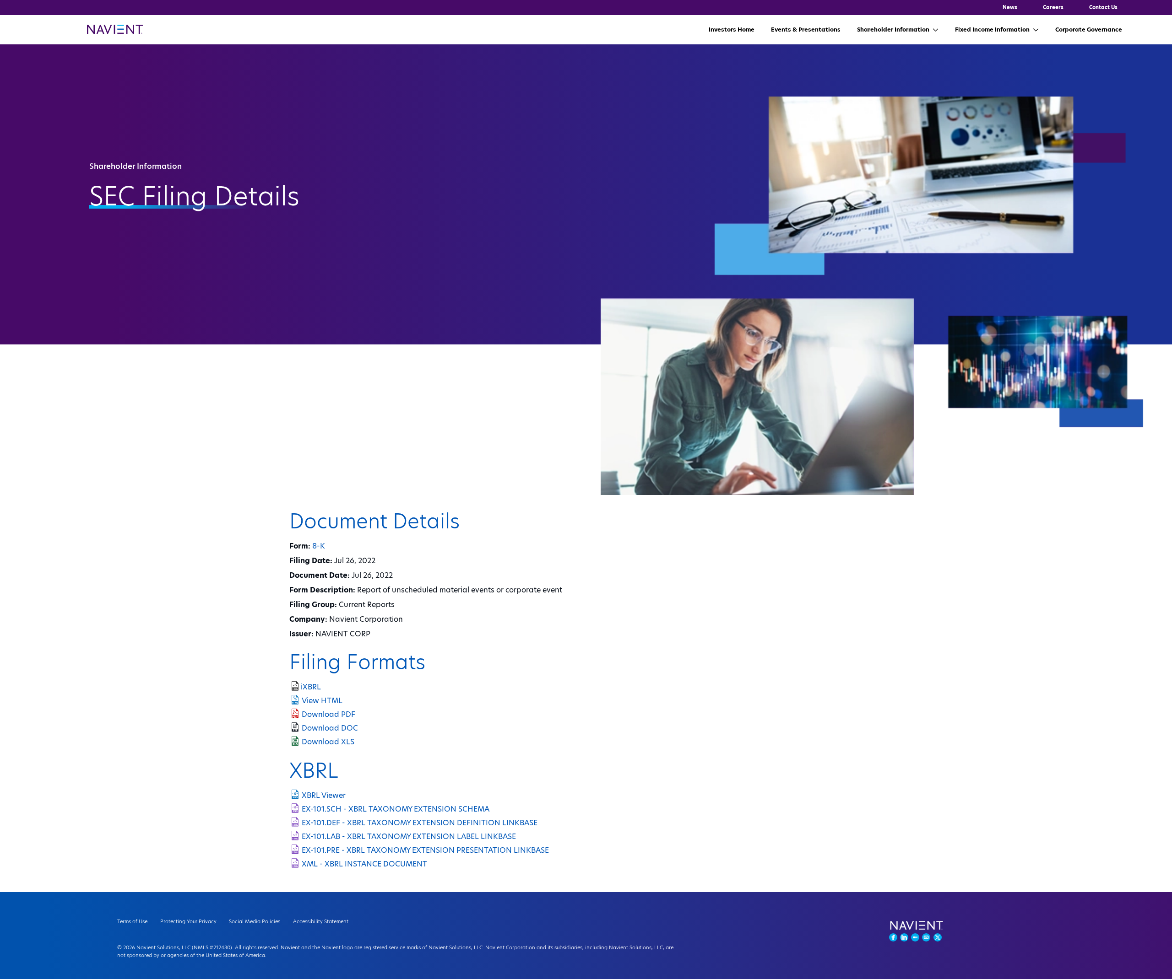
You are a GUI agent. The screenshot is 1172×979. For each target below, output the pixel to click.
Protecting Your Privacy (188, 921)
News (1010, 7)
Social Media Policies (254, 921)
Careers (1053, 7)
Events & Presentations (806, 29)
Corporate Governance (1088, 29)
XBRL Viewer (324, 795)
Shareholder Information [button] (893, 29)
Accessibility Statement (320, 921)
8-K (318, 546)
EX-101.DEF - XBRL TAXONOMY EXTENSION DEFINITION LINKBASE (419, 823)
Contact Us (1103, 7)
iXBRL (311, 687)
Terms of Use (132, 921)
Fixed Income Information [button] (992, 29)
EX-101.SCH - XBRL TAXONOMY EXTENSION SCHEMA (395, 809)
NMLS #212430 (212, 947)
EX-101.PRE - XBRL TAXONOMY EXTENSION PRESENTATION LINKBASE (425, 850)
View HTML (322, 700)
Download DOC (330, 728)
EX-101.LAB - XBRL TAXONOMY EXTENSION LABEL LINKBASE (409, 836)
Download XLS (328, 742)
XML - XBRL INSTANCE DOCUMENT (364, 864)
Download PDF (328, 714)
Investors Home (731, 29)
